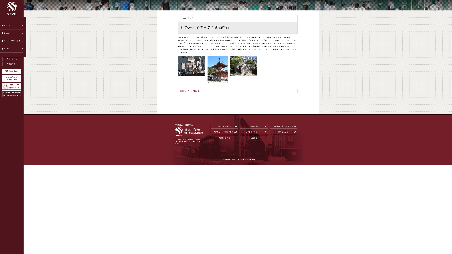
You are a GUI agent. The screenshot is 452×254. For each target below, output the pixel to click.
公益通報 (254, 138)
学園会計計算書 (224, 138)
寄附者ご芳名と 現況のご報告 (12, 78)
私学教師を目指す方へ (254, 132)
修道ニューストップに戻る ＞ (190, 91)
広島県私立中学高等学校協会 (224, 132)
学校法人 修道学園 (224, 126)
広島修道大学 (254, 126)
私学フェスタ (283, 132)
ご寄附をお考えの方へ (12, 71)
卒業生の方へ (12, 64)
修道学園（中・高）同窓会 (283, 126)
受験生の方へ (12, 59)
